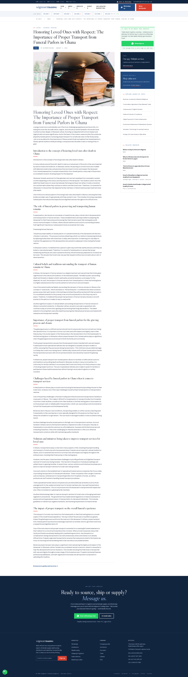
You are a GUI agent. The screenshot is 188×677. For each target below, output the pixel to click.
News (49, 19)
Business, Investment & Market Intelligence (135, 99)
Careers (102, 656)
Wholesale (74, 644)
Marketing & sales (76, 659)
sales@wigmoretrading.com (142, 1)
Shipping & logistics (77, 653)
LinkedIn (117, 673)
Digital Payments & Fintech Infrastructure (135, 119)
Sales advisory (75, 656)
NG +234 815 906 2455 (135, 653)
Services (80, 7)
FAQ (101, 659)
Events (89, 7)
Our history (103, 647)
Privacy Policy (66, 673)
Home (62, 7)
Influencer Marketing (101, 7)
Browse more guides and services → (45, 566)
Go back (39, 19)
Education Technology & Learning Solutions (136, 129)
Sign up (62, 658)
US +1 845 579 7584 (134, 662)
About (70, 7)
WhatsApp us (127, 7)
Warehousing (75, 650)
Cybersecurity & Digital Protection (133, 109)
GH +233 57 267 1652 (134, 656)
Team (101, 653)
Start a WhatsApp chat (88, 616)
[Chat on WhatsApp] (4, 672)
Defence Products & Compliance (132, 114)
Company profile (105, 644)
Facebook (125, 673)
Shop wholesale (142, 7)
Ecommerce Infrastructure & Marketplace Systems (137, 124)
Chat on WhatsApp (125, 1)
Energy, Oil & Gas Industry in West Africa (134, 134)
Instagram (135, 673)
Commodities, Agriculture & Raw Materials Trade (137, 104)
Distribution (75, 647)
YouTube (149, 673)
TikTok (142, 673)
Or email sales (106, 616)
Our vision (103, 650)
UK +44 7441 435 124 (135, 659)
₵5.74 (112, 14)
